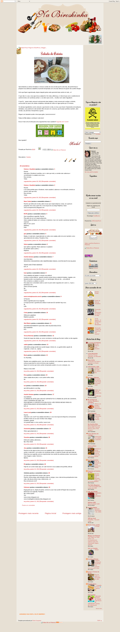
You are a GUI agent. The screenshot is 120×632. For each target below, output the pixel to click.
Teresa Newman (29, 335)
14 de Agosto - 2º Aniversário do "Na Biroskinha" (98, 321)
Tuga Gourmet (92, 413)
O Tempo (97, 526)
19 (50, 428)
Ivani (25, 273)
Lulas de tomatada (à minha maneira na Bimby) (98, 464)
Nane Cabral (27, 201)
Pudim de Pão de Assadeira (97, 302)
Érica (25, 375)
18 (50, 412)
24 (49, 487)
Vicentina (27, 437)
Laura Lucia (27, 412)
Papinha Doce (92, 584)
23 (49, 473)
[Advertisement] (93, 72)
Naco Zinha (91, 360)
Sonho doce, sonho (94, 525)
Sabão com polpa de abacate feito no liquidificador (98, 393)
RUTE (25, 214)
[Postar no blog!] (45, 149)
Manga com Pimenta (94, 535)
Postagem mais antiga (71, 513)
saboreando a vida (93, 366)
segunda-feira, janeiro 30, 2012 (33, 181)
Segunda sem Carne (62, 121)
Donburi (97, 549)
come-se (90, 388)
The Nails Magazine (94, 485)
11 (50, 323)
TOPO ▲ (99, 620)
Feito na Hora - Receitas (92, 446)
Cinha (25, 312)
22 (45, 464)
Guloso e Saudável (29, 169)
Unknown (27, 487)
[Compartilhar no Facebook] (48, 149)
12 (53, 335)
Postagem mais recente (28, 513)
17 (53, 394)
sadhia (26, 344)
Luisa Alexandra (93, 353)
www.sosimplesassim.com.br (33, 296)
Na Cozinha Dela (93, 424)
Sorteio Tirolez (97, 292)
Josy (25, 448)
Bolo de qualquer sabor (94, 504)
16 (45, 385)
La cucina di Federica (94, 342)
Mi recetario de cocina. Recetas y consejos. (93, 401)
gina (25, 233)
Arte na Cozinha (93, 548)
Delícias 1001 (92, 502)
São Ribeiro (27, 323)
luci (25, 385)
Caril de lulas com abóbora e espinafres (98, 438)
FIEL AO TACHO (92, 491)
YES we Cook (92, 518)
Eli (24, 464)
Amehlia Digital (92, 507)
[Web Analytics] (59, 622)
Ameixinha (27, 428)
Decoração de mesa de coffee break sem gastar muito (98, 382)
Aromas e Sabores (93, 377)
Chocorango (91, 594)
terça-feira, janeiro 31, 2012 (32, 371)
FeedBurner (96, 216)
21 (46, 448)
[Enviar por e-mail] (43, 149)
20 (49, 437)
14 (47, 355)
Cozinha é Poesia (93, 559)
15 (46, 375)
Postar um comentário (28, 505)
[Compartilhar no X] (47, 149)
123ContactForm (96, 221)
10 (47, 312)
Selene (26, 244)
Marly (25, 355)
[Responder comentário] (49, 181)
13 (47, 344)
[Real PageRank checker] (89, 257)
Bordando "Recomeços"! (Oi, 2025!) (98, 510)
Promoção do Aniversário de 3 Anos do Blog (98, 312)
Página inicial (50, 513)
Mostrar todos (99, 608)
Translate (97, 134)
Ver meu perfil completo (91, 172)
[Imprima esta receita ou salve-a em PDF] (39, 149)
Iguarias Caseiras (93, 460)
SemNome (95, 268)
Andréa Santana (29, 257)
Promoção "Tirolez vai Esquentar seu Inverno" (98, 331)
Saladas (28, 157)
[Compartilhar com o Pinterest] (50, 149)
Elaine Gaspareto (36, 620)
